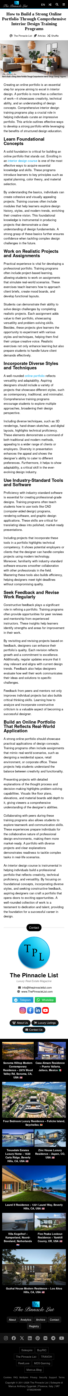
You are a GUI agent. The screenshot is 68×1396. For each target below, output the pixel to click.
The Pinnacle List (23, 35)
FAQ (15, 1377)
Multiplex (23, 1377)
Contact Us (36, 1029)
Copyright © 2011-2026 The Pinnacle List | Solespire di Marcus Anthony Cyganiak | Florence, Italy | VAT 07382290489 (34, 1386)
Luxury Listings (47, 1022)
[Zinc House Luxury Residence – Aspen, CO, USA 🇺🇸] (50, 1146)
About (12, 1319)
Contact (54, 1319)
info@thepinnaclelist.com (37, 987)
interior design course (22, 160)
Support (53, 1377)
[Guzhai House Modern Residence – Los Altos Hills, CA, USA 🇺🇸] (34, 1284)
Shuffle (55, 35)
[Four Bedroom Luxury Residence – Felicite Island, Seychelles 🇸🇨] (34, 1117)
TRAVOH (46, 1356)
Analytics (25, 1319)
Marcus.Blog (34, 1369)
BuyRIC (42, 1350)
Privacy (33, 1377)
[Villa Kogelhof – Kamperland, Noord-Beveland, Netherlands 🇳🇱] (18, 1229)
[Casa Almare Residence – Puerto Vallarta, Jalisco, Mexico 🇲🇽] (50, 1058)
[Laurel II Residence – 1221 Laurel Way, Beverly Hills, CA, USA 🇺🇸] (34, 1200)
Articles (42, 35)
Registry (34, 1326)
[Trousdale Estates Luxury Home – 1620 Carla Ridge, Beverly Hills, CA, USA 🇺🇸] (18, 1146)
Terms (62, 1377)
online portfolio (35, 375)
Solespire (26, 1350)
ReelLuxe (23, 1363)
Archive (40, 1319)
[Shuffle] (50, 4)
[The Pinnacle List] (34, 1306)
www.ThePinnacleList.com (37, 991)
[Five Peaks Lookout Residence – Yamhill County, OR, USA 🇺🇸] (50, 1229)
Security (43, 1377)
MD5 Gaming (42, 1363)
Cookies (7, 1377)
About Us (22, 1022)
